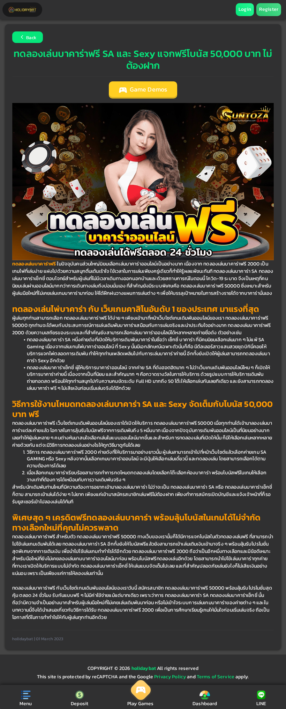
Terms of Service (215, 676)
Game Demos (147, 89)
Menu (26, 703)
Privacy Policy (170, 676)
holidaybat (144, 668)
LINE (261, 703)
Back (30, 38)
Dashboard (205, 703)
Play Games (140, 703)
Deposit (79, 703)
